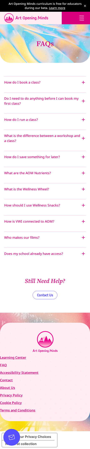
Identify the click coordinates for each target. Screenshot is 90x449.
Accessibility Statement (19, 372)
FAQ (3, 365)
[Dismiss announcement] (84, 5)
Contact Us (45, 295)
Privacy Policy (11, 395)
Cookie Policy (11, 402)
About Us (7, 387)
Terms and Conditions (17, 410)
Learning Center (13, 357)
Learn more (57, 8)
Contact (6, 380)
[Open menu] (81, 18)
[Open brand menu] (31, 18)
